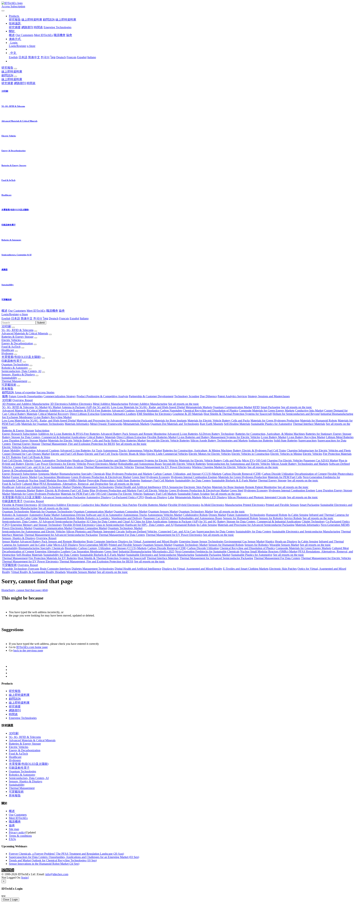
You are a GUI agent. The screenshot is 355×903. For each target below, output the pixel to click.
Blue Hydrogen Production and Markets (129, 473)
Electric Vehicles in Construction (250, 453)
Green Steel (139, 477)
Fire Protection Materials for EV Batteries (52, 558)
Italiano (91, 57)
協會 (69, 35)
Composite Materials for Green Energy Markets (266, 410)
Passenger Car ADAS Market (320, 460)
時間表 (38, 27)
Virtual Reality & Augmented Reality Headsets (38, 572)
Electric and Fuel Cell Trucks (101, 453)
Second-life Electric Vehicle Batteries (168, 440)
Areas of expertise (25, 392)
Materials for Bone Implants (170, 420)
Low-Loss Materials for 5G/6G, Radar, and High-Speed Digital (148, 407)
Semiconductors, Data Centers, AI (21, 371)
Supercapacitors (307, 440)
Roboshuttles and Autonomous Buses (140, 463)
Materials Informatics (77, 423)
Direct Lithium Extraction (85, 413)
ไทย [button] (45, 318)
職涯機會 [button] (52, 310)
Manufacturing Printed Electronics (245, 504)
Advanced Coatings (123, 410)
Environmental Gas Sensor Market (244, 541)
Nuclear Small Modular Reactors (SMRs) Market (57, 480)
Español (82, 57)
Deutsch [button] (53, 318)
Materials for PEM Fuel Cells (285, 477)
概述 (12, 35)
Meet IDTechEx (43, 35)
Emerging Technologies (57, 27)
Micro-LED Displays (214, 497)
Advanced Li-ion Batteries (182, 433)
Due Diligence (208, 396)
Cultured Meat (30, 483)
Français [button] (64, 318)
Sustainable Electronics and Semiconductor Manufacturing (306, 531)
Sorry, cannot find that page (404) (28, 590)
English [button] (5, 318)
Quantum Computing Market (130, 511)
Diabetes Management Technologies (93, 487)
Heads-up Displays (83, 460)
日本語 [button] (15, 318)
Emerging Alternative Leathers (118, 413)
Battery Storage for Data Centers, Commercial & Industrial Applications (44, 437)
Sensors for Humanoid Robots (240, 518)
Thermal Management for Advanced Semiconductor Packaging (61, 534)
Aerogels (140, 410)
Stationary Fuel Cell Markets (157, 480)
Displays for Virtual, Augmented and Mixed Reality (148, 541)
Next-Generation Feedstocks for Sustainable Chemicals (207, 551)
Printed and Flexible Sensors (282, 504)
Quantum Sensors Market (163, 511)
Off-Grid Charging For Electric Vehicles (279, 460)
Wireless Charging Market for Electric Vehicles (219, 467)
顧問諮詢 (49, 19)
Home (5, 590)
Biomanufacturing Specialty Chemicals (82, 473)
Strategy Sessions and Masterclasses (269, 396)
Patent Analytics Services (232, 396)
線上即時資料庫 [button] (11, 71)
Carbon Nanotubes (171, 410)
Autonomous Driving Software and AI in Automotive (91, 514)
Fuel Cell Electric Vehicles (17, 460)
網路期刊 (27, 27)
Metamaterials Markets (199, 407)
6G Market (54, 407)
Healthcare (7, 350)
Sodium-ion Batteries (260, 440)
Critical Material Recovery (53, 413)
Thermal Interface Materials (309, 423)
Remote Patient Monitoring (261, 487)
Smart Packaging (270, 407)
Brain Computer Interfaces (102, 541)
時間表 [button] (31, 83)
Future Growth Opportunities (26, 396)
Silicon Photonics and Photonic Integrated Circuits (257, 497)
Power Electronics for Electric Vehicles (63, 463)
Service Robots (293, 518)
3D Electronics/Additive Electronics (71, 403)
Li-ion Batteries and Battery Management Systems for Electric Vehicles (218, 437)
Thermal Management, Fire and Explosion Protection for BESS (78, 443)
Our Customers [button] (17, 310)
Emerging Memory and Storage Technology (36, 524)
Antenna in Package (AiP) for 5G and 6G (86, 407)
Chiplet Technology (313, 521)
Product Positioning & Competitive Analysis (102, 396)
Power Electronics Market (102, 463)
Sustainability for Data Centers (193, 480)
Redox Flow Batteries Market (128, 440)
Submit (41, 322)
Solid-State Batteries (285, 440)
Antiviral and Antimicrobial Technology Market (43, 487)
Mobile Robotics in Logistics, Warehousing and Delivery (109, 518)
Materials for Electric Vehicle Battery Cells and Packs (218, 420)
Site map (14, 829)
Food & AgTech (11, 346)
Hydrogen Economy (158, 477)
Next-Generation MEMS (335, 524)
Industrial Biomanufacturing (336, 413)
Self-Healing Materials (237, 423)
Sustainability (9, 377)
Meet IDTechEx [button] (36, 310)
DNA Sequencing (172, 487)
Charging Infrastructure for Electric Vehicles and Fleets (319, 450)
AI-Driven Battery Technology (217, 433)
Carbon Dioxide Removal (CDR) (241, 473)
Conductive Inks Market (309, 410)
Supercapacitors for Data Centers (215, 531)
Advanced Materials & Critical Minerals (24, 333)
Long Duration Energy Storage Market (24, 440)
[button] (14, 16)
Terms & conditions (20, 835)
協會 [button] (62, 310)
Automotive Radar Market (44, 514)
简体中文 (34, 57)
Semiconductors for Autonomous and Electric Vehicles (238, 463)
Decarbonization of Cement (311, 473)
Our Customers (24, 35)
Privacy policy (17, 832)
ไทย (52, 57)
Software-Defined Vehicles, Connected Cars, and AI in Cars (161, 531)
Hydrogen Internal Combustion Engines (194, 477)
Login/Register (17, 46)
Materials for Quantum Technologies (42, 423)
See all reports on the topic (183, 403)
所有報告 (7, 388)
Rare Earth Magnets (211, 423)
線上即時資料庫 (31, 19)
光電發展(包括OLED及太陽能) (21, 356)
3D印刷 (6, 326)
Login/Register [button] (10, 314)
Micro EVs (248, 460)
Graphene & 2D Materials (188, 413)
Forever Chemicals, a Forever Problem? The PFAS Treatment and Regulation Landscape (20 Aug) (66, 853)
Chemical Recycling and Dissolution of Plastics (210, 410)
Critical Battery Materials (22, 413)
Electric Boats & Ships (132, 453)
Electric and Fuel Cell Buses (67, 453)
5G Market (41, 407)
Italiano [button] (84, 318)
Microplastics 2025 (163, 551)
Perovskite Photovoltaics (101, 480)
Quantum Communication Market (232, 407)
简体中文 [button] (27, 318)
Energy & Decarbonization (17, 343)
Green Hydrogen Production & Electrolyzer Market (101, 477)
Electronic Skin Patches (197, 487)
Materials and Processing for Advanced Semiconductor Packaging (115, 420)
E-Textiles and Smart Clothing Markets (245, 568)
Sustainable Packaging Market (212, 554)
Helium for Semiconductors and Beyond (296, 413)
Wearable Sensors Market (284, 544)
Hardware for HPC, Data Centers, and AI (149, 524)
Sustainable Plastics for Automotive (271, 423)
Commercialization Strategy (59, 396)
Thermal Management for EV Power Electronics (163, 467)
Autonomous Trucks (115, 450)
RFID (256, 407)
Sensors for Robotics (271, 518)
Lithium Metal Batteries (340, 437)
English (13, 57)
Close (6, 899)
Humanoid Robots (276, 514)
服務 (5, 396)
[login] (25, 877)
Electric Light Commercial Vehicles (167, 453)
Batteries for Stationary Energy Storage (328, 433)
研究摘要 (15, 27)
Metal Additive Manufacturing (110, 403)
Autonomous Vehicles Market (144, 450)
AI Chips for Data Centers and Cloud (108, 521)
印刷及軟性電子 (11, 360)
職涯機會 (59, 35)
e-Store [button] (24, 314)
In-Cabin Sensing (298, 514)
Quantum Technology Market (196, 511)
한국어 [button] (37, 318)
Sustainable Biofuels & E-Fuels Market (234, 480)
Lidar (171, 497)
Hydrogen (7, 353)
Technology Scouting (186, 396)
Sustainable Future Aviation (67, 467)
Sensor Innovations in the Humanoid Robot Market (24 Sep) (44, 863)
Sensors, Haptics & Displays (18, 374)
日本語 (22, 57)
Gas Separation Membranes (54, 477)
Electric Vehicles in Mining (286, 453)
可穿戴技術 (8, 384)
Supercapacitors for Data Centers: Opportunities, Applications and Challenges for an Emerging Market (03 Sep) (74, 857)
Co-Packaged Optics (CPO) (128, 497)
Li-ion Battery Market (273, 437)
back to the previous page (28, 650)
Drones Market (41, 453)
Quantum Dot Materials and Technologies (174, 423)
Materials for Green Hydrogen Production (275, 420)
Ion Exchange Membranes (17, 417)
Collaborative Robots (195, 514)
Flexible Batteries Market (162, 437)
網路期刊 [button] (20, 83)
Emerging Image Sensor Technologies (201, 541)
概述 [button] (4, 310)
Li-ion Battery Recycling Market (52, 417)
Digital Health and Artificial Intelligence (138, 487)
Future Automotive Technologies (52, 460)
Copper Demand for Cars (17, 453)
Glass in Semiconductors (110, 524)
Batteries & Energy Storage (17, 336)
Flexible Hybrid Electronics (184, 504)
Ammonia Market (48, 473)
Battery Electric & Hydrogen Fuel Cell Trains (259, 450)
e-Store (31, 46)
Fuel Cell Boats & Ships (36, 457)
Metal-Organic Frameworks (106, 423)
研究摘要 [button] (7, 83)
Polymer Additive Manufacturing (148, 403)
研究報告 (15, 19)
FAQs (12, 839)
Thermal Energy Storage (26, 443)
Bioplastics (153, 410)
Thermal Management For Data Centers (122, 534)
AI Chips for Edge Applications (148, 521)
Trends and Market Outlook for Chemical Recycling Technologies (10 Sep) (53, 860)
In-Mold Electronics (212, 504)
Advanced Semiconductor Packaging (64, 497)
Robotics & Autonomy (14, 367)
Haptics (269, 541)
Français (71, 57)
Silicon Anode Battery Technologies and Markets (219, 440)
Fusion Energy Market (24, 477)
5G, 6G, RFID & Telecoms (17, 330)
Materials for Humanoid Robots (318, 420)
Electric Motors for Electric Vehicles (210, 453)
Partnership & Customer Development (151, 396)
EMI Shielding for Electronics (154, 413)
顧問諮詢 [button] (7, 75)
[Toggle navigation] (2, 10)
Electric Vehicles (11, 340)
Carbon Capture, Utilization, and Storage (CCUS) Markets (187, 473)
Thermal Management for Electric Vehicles (109, 467)
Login (15, 899)
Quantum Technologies (15, 364)
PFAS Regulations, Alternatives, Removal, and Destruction (73, 483)
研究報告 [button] (7, 67)
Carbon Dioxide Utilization (278, 473)
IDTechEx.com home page (32, 647)
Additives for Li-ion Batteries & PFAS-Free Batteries (80, 410)
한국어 (45, 57)
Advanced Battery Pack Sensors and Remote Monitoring (133, 433)
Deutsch (61, 57)
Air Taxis (96, 450)
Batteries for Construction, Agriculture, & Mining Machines (270, 433)
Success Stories (45, 392)
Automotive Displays (98, 497)
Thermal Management (14, 381)
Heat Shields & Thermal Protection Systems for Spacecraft (238, 413)
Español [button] (74, 318)
